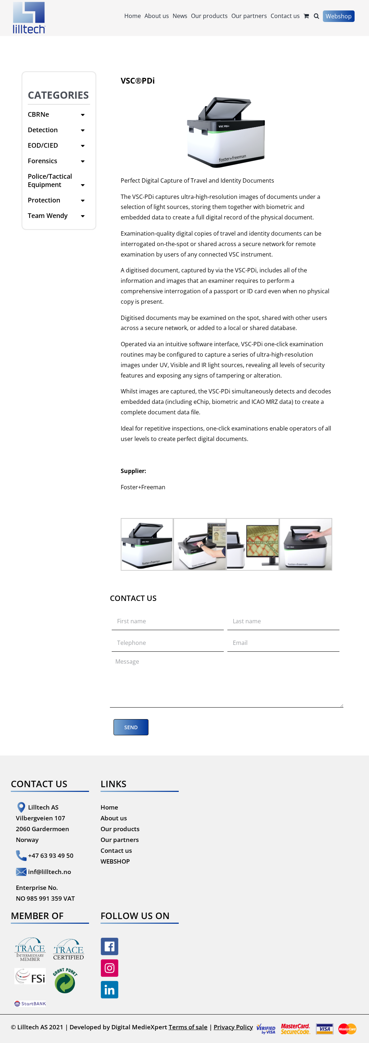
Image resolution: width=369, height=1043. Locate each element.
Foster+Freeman (143, 487)
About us (114, 818)
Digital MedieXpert (139, 1027)
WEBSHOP (115, 861)
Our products (120, 829)
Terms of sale (188, 1027)
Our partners (120, 839)
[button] (316, 15)
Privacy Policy (233, 1027)
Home (109, 807)
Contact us (116, 850)
